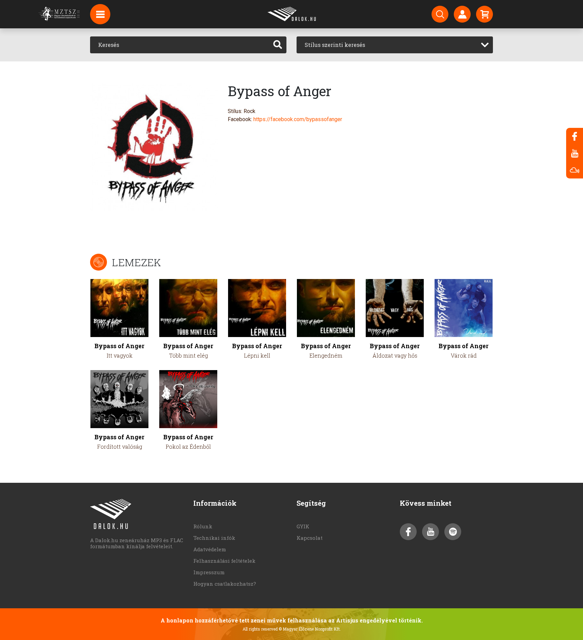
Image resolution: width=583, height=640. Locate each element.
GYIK (303, 526)
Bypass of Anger (119, 346)
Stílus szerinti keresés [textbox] (335, 44)
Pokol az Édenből (188, 446)
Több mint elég (188, 355)
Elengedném (325, 355)
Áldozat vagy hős (394, 355)
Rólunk (202, 526)
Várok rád (464, 355)
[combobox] (395, 44)
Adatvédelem (209, 549)
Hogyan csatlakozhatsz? (224, 583)
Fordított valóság (119, 446)
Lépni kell (257, 355)
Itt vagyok (120, 355)
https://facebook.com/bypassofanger (297, 119)
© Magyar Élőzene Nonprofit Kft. (310, 629)
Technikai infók (214, 537)
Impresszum (209, 572)
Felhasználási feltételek (224, 560)
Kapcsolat (310, 537)
